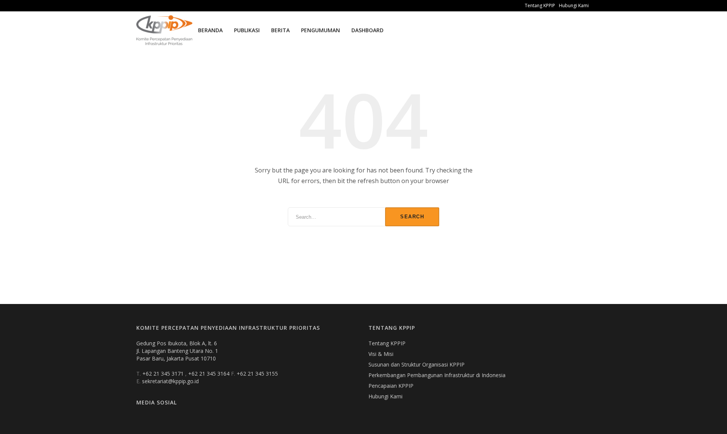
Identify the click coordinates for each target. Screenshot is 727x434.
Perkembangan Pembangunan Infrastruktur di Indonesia (436, 375)
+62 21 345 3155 (257, 373)
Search (412, 216)
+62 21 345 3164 (209, 373)
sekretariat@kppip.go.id (170, 381)
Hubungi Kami (574, 5)
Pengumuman (320, 30)
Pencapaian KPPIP (390, 385)
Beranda (210, 30)
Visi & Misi (380, 353)
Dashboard (367, 30)
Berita (280, 30)
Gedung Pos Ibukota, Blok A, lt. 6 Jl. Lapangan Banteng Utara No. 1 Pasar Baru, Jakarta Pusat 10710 (177, 351)
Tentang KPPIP (540, 5)
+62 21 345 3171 (163, 373)
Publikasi (247, 30)
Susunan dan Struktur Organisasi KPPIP (416, 364)
